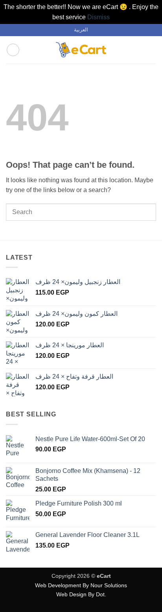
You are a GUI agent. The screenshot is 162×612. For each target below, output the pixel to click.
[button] (13, 50)
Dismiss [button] (98, 17)
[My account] (139, 50)
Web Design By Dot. (81, 594)
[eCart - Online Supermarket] (81, 49)
